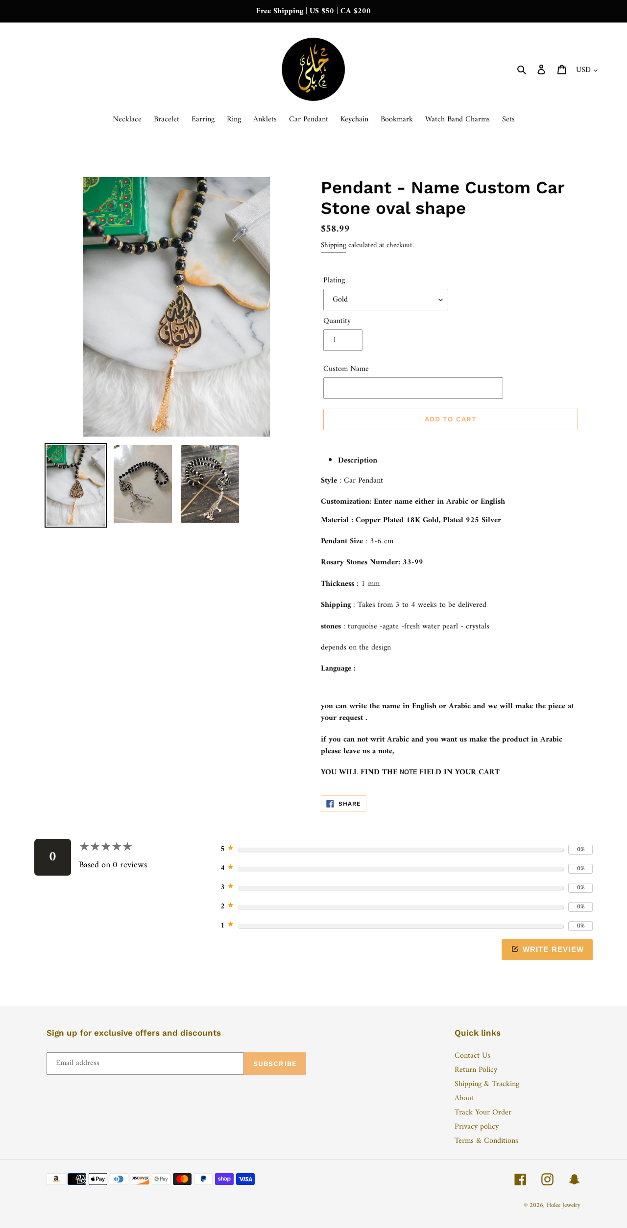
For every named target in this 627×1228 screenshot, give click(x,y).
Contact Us (472, 1056)
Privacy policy (477, 1127)
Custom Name (346, 369)
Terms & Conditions (486, 1141)
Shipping (333, 245)
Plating (334, 280)
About (464, 1098)
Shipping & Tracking (487, 1084)
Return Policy (476, 1070)
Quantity (337, 321)
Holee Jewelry (563, 1205)
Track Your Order (483, 1112)
